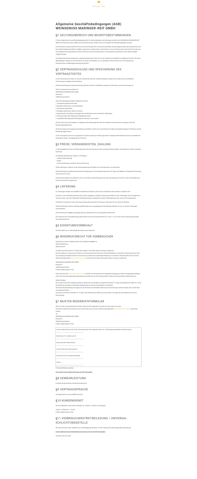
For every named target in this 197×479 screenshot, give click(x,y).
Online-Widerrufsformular (78, 258)
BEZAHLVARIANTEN (54, 466)
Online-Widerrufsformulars (76, 273)
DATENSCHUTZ (135, 466)
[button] (156, 4)
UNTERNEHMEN (39, 4)
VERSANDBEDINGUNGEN (70, 466)
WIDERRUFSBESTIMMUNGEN (105, 466)
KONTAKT (124, 466)
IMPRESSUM (145, 466)
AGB (118, 466)
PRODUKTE (50, 4)
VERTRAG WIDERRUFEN (87, 466)
